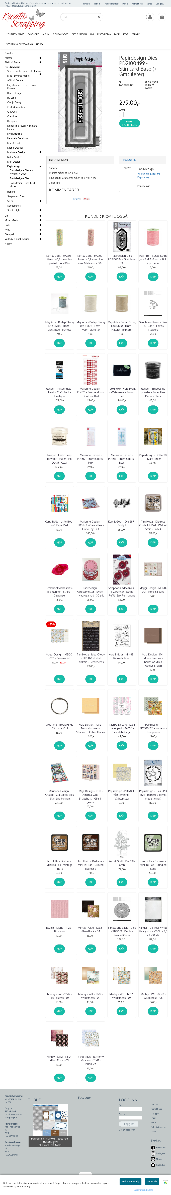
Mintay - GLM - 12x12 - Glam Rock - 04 (91, 929)
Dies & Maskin (12, 67)
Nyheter (86, 3)
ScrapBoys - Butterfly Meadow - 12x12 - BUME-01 (91, 1060)
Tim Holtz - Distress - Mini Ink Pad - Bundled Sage (153, 865)
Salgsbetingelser (158, 1127)
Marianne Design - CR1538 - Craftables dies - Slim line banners (59, 794)
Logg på (155, 1113)
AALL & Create (15, 80)
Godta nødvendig (130, 1181)
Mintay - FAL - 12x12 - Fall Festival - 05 (59, 995)
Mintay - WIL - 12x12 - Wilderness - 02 (90, 995)
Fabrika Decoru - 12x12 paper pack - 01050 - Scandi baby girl (122, 728)
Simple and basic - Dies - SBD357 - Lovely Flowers (153, 325)
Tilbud (97, 3)
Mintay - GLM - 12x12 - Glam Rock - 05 (59, 1058)
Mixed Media (11, 220)
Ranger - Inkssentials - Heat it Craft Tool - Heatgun (59, 392)
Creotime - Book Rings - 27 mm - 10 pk (59, 726)
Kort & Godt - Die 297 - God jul (122, 523)
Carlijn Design (14, 102)
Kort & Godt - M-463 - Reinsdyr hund (122, 656)
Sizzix (10, 201)
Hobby (8, 243)
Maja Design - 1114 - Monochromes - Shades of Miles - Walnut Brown (153, 660)
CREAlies (12, 111)
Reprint (11, 191)
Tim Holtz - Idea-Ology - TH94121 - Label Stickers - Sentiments (91, 658)
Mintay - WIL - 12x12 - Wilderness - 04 (121, 995)
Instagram (161, 1153)
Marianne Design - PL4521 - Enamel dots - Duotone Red (90, 392)
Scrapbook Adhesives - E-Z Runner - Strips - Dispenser (59, 591)
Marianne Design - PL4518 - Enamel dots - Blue (121, 458)
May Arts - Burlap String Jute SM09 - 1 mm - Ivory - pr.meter (90, 325)
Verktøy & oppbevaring (17, 239)
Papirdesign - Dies (19, 178)
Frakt (153, 1118)
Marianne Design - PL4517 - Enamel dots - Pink (90, 458)
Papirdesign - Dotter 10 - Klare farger (153, 456)
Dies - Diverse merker (18, 75)
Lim (7, 215)
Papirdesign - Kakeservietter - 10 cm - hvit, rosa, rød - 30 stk (91, 591)
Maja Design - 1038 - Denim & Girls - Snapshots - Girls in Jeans (91, 796)
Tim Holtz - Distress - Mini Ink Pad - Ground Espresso (91, 865)
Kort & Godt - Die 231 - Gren (122, 863)
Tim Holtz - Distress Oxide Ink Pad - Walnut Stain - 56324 (153, 525)
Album (8, 57)
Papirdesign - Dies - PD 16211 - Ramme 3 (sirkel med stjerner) (153, 794)
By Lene (11, 97)
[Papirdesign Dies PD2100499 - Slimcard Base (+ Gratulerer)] (80, 101)
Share (76, 198)
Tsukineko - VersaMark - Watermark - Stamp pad (122, 392)
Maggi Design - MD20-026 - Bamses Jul (59, 656)
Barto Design (14, 93)
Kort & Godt (13, 143)
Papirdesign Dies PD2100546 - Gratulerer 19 (122, 259)
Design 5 (12, 121)
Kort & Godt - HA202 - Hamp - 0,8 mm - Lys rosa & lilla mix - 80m (90, 259)
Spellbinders (14, 205)
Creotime (12, 116)
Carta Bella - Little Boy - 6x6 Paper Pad (59, 523)
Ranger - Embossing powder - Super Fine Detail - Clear (59, 458)
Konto (149, 3)
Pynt (7, 229)
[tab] (80, 160)
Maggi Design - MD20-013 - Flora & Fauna (153, 589)
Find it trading (14, 133)
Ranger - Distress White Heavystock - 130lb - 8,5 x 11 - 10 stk (153, 931)
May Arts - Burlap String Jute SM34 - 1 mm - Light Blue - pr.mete (59, 325)
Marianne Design (16, 152)
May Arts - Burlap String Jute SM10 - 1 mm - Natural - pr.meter (122, 325)
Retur (153, 1122)
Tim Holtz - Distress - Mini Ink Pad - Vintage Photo (59, 865)
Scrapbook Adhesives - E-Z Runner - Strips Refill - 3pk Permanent (122, 591)
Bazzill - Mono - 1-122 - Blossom (59, 929)
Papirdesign (13, 166)
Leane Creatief (15, 147)
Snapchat (160, 1165)
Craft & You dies (16, 107)
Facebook (161, 1147)
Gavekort (10, 53)
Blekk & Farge (12, 62)
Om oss (154, 1104)
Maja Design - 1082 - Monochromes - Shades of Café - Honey (90, 728)
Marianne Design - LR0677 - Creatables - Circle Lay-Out (91, 525)
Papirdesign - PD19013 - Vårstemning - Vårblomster (121, 794)
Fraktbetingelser (111, 3)
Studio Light (13, 210)
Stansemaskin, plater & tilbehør (24, 71)
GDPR (153, 1131)
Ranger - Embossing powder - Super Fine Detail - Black (153, 392)
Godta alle (152, 1181)
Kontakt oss (137, 3)
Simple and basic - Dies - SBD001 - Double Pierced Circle (122, 931)
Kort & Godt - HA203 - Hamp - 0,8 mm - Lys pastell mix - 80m (59, 259)
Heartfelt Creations (17, 138)
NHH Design (14, 161)
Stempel (9, 234)
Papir (7, 225)
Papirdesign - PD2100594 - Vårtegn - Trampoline (153, 728)
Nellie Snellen (14, 157)
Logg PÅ (160, 3)
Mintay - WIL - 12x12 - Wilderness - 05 (153, 995)
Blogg (125, 3)
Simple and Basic (16, 196)
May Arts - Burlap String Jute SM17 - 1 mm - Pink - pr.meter (153, 259)
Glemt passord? (127, 1129)
